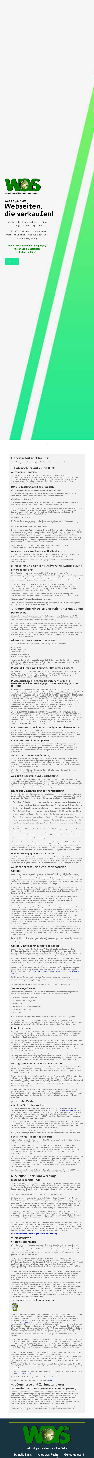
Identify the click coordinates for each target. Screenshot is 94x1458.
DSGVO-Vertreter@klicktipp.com (23, 1322)
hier (53, 1377)
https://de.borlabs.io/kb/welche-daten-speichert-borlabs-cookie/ (45, 973)
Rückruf (12, 261)
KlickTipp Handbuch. (23, 1373)
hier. (51, 1380)
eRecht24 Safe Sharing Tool (72, 1110)
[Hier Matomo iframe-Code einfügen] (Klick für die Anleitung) (34, 1234)
